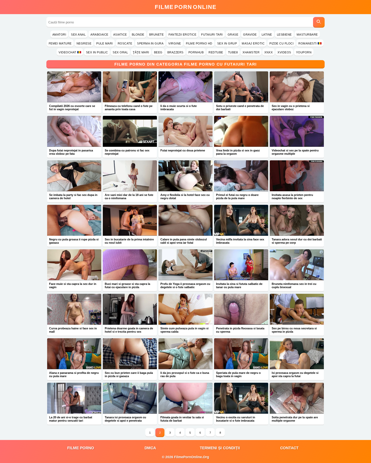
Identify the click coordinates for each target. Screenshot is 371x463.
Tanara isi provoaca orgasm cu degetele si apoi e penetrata (125, 419)
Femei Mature (60, 43)
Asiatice (120, 34)
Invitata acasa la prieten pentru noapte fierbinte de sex (292, 196)
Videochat (67, 52)
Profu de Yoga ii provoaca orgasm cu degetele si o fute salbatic (185, 285)
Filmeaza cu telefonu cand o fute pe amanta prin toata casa (128, 107)
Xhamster (251, 52)
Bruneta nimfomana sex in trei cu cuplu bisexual (294, 285)
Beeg (158, 52)
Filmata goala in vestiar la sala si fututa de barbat (182, 419)
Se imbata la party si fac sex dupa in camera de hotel (73, 196)
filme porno (80, 448)
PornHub (196, 52)
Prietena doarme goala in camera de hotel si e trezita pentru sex (129, 330)
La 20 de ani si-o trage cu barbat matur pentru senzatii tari (70, 419)
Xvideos (284, 52)
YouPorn (304, 52)
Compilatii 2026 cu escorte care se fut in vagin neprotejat (72, 107)
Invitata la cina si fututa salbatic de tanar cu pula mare (239, 285)
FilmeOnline (185, 7)
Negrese (84, 43)
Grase (233, 34)
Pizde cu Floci (281, 43)
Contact (289, 448)
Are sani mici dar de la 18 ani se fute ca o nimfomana (129, 196)
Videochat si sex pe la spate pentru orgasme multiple (295, 152)
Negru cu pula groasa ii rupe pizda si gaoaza (74, 241)
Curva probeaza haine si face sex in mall (73, 330)
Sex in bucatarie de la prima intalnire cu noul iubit (129, 241)
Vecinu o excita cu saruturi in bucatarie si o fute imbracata (235, 419)
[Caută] (319, 22)
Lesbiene (284, 34)
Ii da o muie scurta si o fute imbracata (178, 107)
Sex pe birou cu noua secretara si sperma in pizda (294, 330)
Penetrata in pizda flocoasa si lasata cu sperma (240, 330)
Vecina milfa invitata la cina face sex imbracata (240, 241)
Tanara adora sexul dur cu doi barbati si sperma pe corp (297, 241)
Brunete (156, 34)
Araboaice (99, 34)
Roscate (125, 43)
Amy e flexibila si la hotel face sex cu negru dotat (185, 196)
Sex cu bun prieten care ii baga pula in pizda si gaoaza (129, 374)
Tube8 (233, 52)
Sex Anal (78, 34)
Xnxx (268, 52)
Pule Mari (104, 43)
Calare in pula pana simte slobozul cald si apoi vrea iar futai (183, 241)
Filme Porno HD (199, 43)
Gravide (250, 34)
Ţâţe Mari (141, 52)
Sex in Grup (227, 43)
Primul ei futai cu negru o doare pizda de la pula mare (237, 196)
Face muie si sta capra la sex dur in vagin (72, 285)
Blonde (138, 34)
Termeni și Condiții (220, 448)
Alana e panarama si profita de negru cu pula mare (74, 374)
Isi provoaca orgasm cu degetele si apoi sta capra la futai (295, 374)
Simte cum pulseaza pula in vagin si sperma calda (184, 330)
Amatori (59, 34)
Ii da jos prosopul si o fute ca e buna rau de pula (184, 374)
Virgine (174, 43)
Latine (267, 34)
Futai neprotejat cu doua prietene (182, 150)
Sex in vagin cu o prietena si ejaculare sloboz (291, 107)
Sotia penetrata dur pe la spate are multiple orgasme (295, 419)
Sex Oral (120, 52)
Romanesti (307, 43)
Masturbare (307, 34)
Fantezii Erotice (182, 34)
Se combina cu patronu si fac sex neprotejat (127, 152)
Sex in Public (97, 52)
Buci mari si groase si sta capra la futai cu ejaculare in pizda (127, 285)
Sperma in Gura (150, 43)
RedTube (215, 52)
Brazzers (175, 52)
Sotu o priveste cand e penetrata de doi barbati (240, 107)
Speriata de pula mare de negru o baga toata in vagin (238, 374)
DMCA (150, 448)
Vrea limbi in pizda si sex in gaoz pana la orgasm (238, 152)
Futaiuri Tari (212, 34)
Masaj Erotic (253, 43)
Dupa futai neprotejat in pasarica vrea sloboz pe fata (71, 152)
